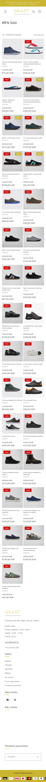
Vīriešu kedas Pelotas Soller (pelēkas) (11, 587)
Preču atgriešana (12, 681)
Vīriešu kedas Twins (30, 400)
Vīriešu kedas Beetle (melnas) (33, 436)
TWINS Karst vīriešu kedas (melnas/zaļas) (11, 327)
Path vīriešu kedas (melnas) (11, 250)
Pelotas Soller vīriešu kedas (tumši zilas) (11, 289)
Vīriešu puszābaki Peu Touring (12, 400)
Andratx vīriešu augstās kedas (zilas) (12, 63)
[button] (5, 12)
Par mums (9, 677)
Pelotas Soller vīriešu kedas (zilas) (32, 175)
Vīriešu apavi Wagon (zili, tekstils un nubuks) (31, 511)
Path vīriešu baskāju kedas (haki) (32, 213)
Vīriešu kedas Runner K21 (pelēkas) (10, 511)
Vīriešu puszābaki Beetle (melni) (10, 473)
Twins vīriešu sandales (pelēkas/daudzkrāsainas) (32, 63)
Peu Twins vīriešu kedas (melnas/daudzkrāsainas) (32, 101)
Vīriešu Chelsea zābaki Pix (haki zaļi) (32, 473)
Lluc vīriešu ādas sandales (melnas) (11, 175)
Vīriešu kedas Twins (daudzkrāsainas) (30, 549)
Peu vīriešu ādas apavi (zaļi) (32, 138)
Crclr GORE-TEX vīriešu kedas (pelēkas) (33, 327)
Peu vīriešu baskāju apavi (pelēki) (31, 251)
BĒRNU (8, 673)
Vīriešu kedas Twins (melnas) (12, 364)
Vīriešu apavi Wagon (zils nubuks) (10, 549)
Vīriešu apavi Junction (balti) (33, 364)
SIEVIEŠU (9, 669)
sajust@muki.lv (12, 642)
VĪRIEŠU (8, 665)
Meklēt (8, 661)
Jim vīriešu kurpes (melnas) (11, 212)
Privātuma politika (13, 685)
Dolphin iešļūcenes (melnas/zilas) (8, 101)
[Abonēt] (37, 757)
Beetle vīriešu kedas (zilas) (11, 138)
